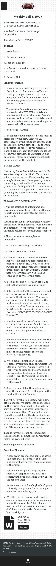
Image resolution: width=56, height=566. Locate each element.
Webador (13, 552)
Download (23, 527)
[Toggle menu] (4, 6)
